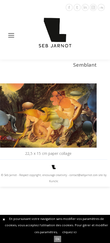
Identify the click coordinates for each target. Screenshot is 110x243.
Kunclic (53, 181)
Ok (58, 239)
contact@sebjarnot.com (83, 175)
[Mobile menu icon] (11, 35)
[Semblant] (48, 115)
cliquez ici (69, 232)
